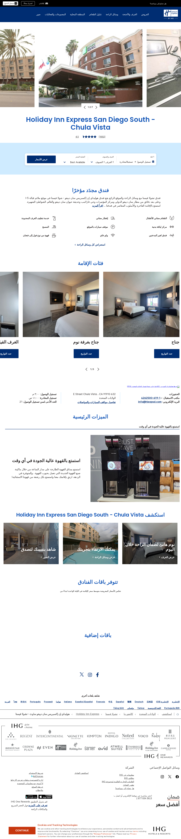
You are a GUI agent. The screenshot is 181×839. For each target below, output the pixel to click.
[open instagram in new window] (91, 675)
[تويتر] (170, 776)
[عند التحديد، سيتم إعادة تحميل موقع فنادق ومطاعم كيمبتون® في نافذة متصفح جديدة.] (94, 735)
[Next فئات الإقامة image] (98, 369)
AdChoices (38, 776)
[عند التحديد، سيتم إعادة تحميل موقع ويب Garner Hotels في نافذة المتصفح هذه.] (90, 748)
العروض (145, 14)
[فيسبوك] (176, 776)
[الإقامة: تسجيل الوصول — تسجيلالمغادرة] (136, 161)
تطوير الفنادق (128, 785)
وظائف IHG (129, 778)
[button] (10, 3)
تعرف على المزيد (37, 805)
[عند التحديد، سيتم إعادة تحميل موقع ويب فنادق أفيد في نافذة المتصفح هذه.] (103, 748)
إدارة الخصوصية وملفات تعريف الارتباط (27, 780)
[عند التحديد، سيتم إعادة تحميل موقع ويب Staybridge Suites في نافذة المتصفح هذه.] (134, 748)
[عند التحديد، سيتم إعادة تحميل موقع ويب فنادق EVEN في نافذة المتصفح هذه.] (45, 748)
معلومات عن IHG (126, 775)
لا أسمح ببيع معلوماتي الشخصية (30, 783)
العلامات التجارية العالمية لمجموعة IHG (118, 781)
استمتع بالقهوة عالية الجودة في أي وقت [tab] (159, 426)
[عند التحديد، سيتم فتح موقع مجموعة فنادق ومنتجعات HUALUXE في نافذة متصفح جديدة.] (170, 735)
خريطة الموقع (37, 787)
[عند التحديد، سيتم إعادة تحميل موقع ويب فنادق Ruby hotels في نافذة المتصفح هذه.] (156, 735)
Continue (22, 830)
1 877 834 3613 (144, 798)
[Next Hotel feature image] (96, 107)
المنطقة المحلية (77, 14)
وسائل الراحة (112, 14)
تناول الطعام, (95, 14)
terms (135, 831)
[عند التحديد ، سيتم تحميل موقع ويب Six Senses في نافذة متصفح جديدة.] (11, 735)
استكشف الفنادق (82, 773)
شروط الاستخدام (36, 773)
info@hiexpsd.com (150, 401)
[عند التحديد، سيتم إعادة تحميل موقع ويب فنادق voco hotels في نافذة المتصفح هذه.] (143, 735)
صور (38, 14)
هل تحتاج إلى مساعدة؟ (158, 4)
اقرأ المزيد (97, 205)
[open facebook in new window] (99, 675)
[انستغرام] (162, 776)
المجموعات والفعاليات (55, 14)
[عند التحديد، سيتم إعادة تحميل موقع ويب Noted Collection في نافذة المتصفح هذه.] (128, 735)
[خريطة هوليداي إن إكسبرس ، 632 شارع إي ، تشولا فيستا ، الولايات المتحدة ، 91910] (153, 386)
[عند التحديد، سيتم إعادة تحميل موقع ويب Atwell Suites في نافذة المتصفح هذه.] (116, 748)
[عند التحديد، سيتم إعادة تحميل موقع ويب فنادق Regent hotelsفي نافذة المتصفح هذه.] (26, 735)
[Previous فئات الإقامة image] (86, 369)
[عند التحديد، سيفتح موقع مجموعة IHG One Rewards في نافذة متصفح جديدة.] (159, 756)
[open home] (176, 714)
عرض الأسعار (41, 159)
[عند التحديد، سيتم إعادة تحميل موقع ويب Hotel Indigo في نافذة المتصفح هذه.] (111, 735)
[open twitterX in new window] (83, 675)
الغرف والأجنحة (129, 14)
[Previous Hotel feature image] (85, 107)
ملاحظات (39, 790)
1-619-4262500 (150, 397)
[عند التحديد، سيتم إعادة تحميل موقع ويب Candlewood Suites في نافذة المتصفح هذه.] (168, 748)
